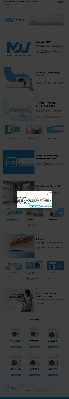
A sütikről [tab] (46, 194)
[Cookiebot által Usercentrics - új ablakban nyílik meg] (48, 192)
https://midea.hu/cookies (26, 203)
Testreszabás (34, 206)
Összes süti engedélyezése (46, 206)
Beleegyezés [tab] (22, 194)
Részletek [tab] (34, 194)
